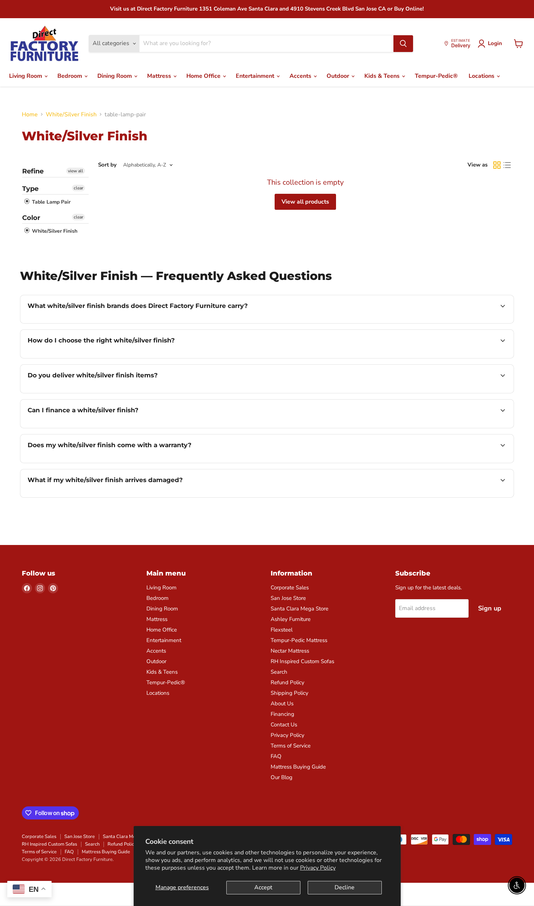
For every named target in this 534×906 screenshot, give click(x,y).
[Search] (403, 43)
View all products (305, 202)
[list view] (507, 165)
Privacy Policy (318, 868)
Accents (301, 76)
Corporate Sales (290, 587)
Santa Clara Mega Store (299, 608)
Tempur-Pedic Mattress (299, 640)
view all (75, 171)
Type (30, 189)
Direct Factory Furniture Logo (44, 43)
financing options (87, 427)
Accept (263, 887)
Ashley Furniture (291, 619)
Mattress (160, 76)
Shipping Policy (289, 693)
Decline (345, 887)
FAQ (276, 756)
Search (279, 672)
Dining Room (115, 76)
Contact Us (284, 724)
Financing (282, 714)
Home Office (204, 76)
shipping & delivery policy (449, 392)
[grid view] (497, 165)
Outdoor (339, 76)
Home (30, 114)
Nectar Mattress (290, 650)
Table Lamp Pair (50, 202)
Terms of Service (291, 745)
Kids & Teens (382, 76)
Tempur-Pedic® (436, 76)
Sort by (107, 165)
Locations (482, 76)
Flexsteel (281, 629)
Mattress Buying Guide (298, 766)
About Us (282, 703)
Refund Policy (287, 682)
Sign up (489, 608)
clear (78, 188)
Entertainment (256, 76)
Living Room (26, 76)
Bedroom (70, 76)
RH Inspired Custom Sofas (302, 661)
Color (31, 218)
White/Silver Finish (71, 114)
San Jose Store (288, 598)
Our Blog (281, 777)
